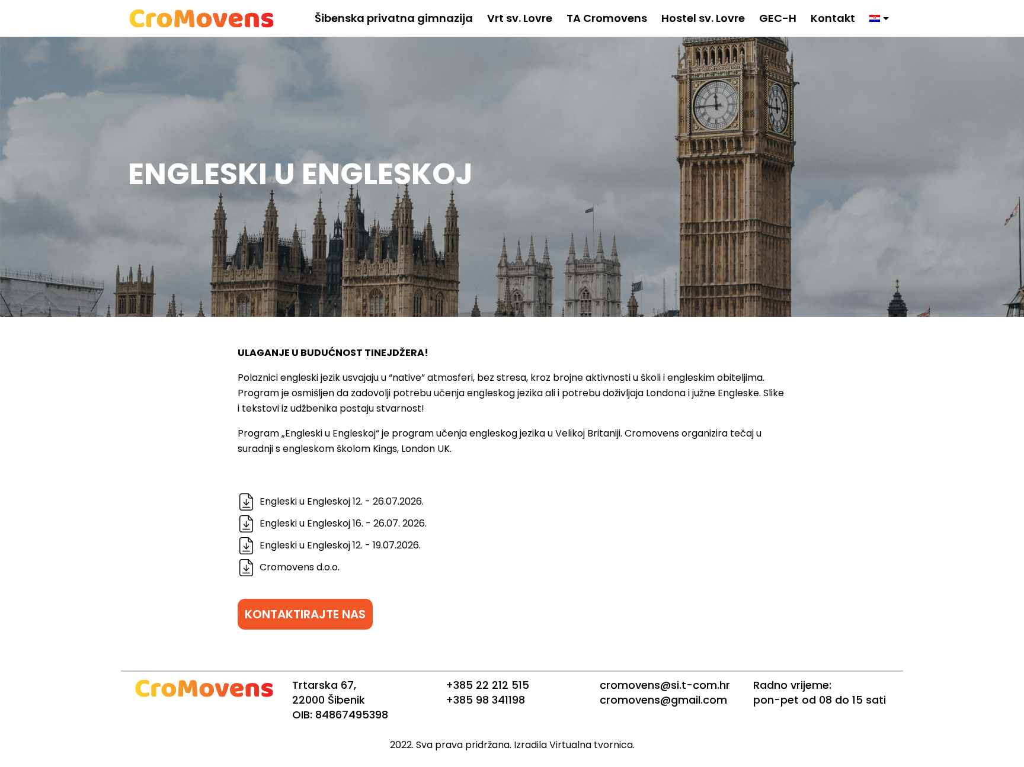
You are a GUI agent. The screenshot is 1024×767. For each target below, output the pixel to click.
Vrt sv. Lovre (519, 18)
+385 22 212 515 (487, 685)
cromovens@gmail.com (663, 699)
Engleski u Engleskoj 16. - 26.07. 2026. (343, 523)
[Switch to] (879, 18)
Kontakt (833, 18)
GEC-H (777, 18)
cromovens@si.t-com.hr (665, 685)
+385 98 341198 (485, 699)
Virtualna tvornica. (592, 745)
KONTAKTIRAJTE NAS (305, 614)
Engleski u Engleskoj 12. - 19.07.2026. (340, 545)
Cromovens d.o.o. (300, 567)
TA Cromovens (607, 18)
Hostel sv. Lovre (703, 18)
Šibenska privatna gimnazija (394, 18)
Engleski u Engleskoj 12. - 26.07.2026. (342, 501)
